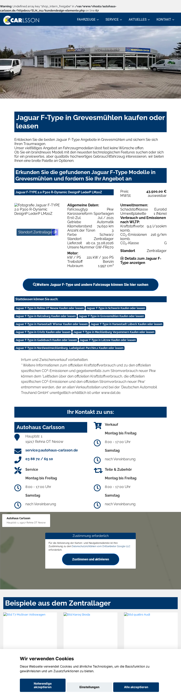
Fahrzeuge (86, 19)
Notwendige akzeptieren (43, 685)
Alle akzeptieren (136, 687)
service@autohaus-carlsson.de (51, 450)
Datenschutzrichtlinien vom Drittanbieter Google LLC (101, 546)
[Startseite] (21, 19)
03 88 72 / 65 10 (39, 459)
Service (112, 19)
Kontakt (163, 19)
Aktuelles (138, 19)
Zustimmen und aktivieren (90, 559)
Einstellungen (89, 687)
